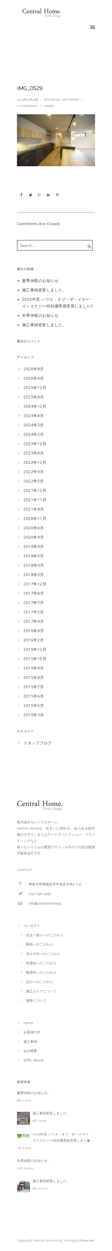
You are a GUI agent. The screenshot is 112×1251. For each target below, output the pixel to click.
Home (28, 1023)
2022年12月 (34, 462)
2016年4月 (33, 630)
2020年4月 (33, 537)
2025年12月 (34, 387)
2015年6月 (33, 696)
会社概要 (30, 1051)
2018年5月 (33, 555)
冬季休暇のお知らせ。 (42, 315)
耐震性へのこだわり (41, 972)
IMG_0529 (29, 88)
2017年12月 (34, 583)
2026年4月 (33, 378)
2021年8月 (33, 509)
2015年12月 (34, 649)
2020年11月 (34, 518)
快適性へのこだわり (41, 963)
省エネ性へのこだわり (43, 954)
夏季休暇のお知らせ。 (42, 280)
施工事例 (30, 1041)
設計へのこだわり (39, 982)
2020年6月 (33, 527)
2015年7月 (33, 686)
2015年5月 (33, 705)
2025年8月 (33, 396)
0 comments (27, 106)
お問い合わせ (33, 1060)
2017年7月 (33, 602)
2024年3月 (33, 424)
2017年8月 (33, 593)
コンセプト (31, 926)
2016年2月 (33, 640)
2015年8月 (33, 677)
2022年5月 (33, 481)
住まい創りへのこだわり (44, 935)
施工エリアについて (41, 991)
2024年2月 (33, 434)
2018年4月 (33, 565)
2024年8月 (33, 415)
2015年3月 (33, 714)
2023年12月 (34, 443)
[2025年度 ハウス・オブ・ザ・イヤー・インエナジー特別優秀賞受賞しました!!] (23, 1136)
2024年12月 (34, 406)
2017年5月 (33, 611)
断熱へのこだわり (39, 944)
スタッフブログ (37, 742)
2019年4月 (33, 546)
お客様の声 (31, 1032)
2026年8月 (33, 368)
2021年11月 (34, 499)
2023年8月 (33, 453)
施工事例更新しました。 (44, 289)
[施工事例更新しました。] (23, 1118)
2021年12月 (34, 490)
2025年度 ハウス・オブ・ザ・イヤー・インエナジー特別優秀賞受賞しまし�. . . (63, 1137)
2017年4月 (33, 621)
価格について (36, 1000)
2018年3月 (33, 574)
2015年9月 (33, 668)
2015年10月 (34, 658)
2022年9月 (33, 471)
